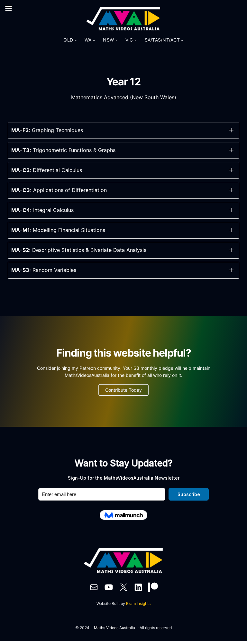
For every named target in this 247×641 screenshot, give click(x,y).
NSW (108, 40)
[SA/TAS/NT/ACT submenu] (182, 40)
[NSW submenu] (116, 40)
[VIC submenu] (135, 40)
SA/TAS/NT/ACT (162, 40)
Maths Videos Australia (114, 627)
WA (88, 40)
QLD (68, 40)
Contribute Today (123, 390)
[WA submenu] (94, 40)
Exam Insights (138, 603)
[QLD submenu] (75, 40)
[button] (123, 130)
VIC (129, 40)
